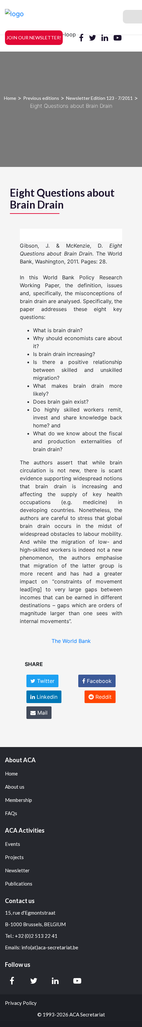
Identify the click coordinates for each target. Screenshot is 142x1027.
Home (10, 98)
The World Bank (71, 641)
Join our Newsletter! (33, 37)
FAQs (11, 813)
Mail (42, 712)
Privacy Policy (21, 1003)
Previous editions (41, 98)
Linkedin (46, 696)
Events (12, 844)
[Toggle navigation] (132, 16)
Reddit (103, 696)
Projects (14, 857)
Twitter (44, 681)
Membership (18, 800)
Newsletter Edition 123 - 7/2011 (99, 98)
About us (14, 786)
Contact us (20, 900)
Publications (18, 883)
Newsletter (17, 870)
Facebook (98, 681)
